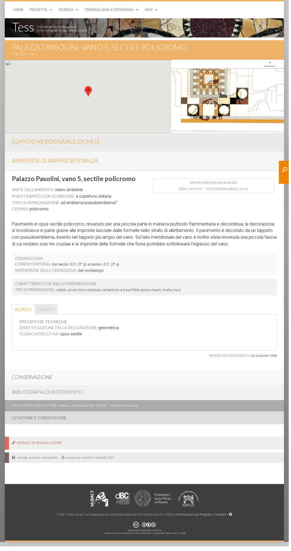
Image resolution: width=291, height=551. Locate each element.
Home (18, 10)
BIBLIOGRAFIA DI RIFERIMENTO (47, 392)
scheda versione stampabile (36, 457)
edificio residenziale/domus (55, 141)
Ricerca (66, 10)
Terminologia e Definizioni (109, 10)
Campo (46, 309)
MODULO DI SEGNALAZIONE (38, 443)
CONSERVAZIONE (32, 377)
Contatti (220, 514)
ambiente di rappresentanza (55, 160)
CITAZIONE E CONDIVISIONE (39, 417)
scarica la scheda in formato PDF (89, 457)
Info (149, 10)
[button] (88, 91)
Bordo (23, 309)
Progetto (38, 10)
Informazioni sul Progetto (193, 514)
